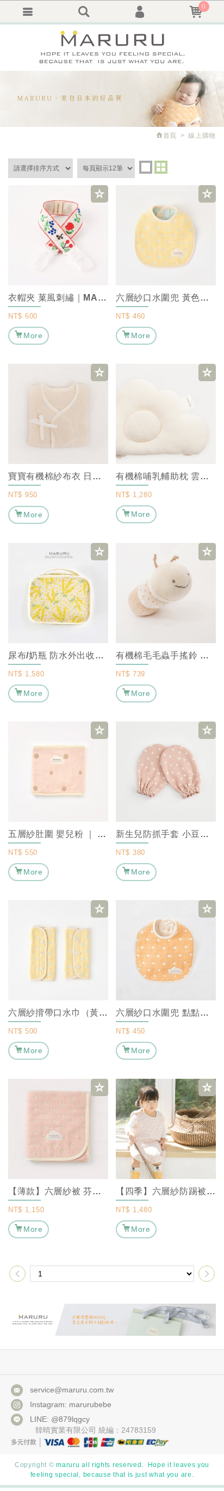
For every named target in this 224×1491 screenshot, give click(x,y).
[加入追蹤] (99, 194)
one (145, 167)
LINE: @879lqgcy (60, 1419)
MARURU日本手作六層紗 (112, 47)
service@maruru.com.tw (72, 1389)
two (160, 167)
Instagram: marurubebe (70, 1404)
